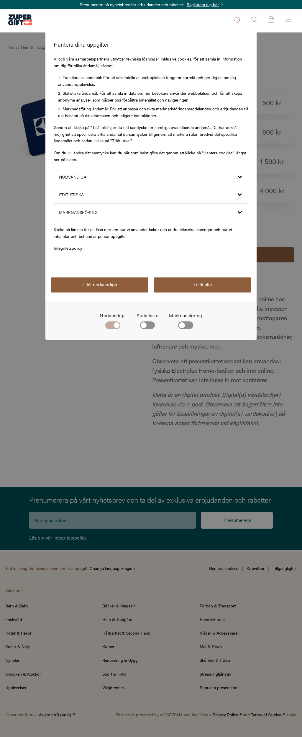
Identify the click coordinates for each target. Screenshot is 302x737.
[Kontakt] (237, 19)
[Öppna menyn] (288, 19)
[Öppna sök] (254, 19)
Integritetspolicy (68, 248)
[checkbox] (147, 326)
